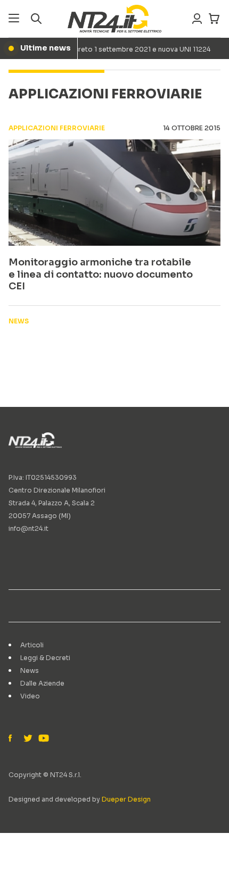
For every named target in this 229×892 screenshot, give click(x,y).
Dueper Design (126, 799)
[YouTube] (42, 739)
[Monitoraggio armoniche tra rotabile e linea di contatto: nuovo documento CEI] (114, 192)
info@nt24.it (28, 528)
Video (30, 696)
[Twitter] (27, 739)
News (29, 670)
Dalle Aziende (42, 683)
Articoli (32, 645)
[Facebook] (13, 739)
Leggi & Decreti (45, 658)
